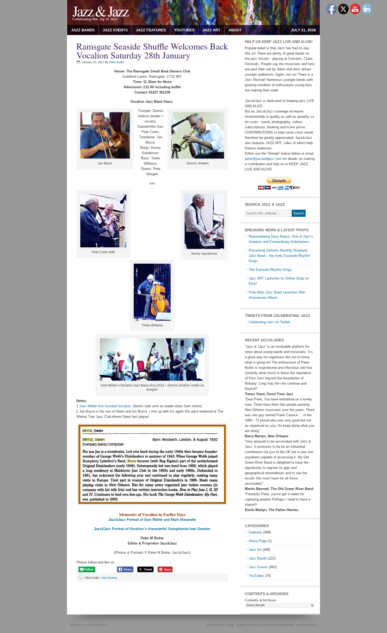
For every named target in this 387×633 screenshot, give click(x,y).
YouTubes (184, 30)
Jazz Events (115, 30)
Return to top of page (88, 625)
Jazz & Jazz (100, 11)
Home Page (258, 541)
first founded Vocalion (105, 406)
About (233, 30)
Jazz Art (255, 550)
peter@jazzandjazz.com (263, 159)
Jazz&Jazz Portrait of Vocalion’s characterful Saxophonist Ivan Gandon (152, 529)
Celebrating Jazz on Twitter (269, 322)
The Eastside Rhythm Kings (270, 270)
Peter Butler (116, 62)
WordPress (306, 625)
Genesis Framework (278, 625)
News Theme (246, 625)
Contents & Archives (260, 600)
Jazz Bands (83, 30)
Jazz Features (151, 30)
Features (255, 532)
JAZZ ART (209, 30)
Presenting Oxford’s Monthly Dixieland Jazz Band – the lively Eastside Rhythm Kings (279, 255)
